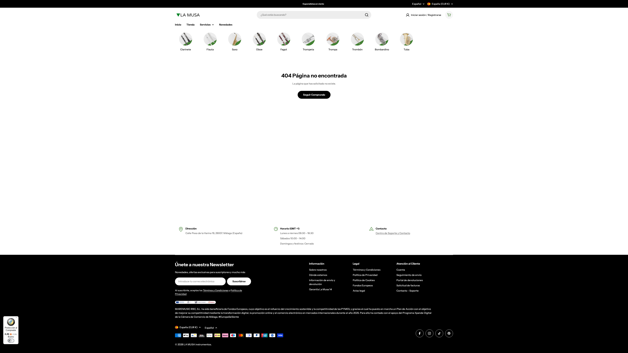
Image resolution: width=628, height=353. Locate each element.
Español (416, 4)
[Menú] (16, 318)
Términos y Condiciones (215, 290)
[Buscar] (367, 15)
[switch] (11, 341)
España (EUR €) (441, 3)
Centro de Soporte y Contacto (393, 233)
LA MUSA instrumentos (197, 344)
